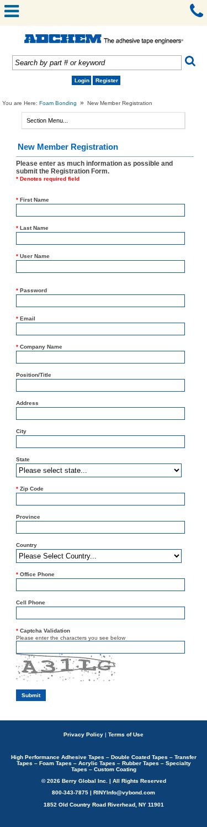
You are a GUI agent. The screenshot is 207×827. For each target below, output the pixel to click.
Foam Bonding (58, 103)
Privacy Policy (83, 734)
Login (82, 80)
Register (106, 80)
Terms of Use (126, 734)
